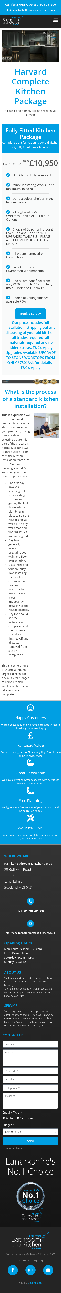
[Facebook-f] (13, 1270)
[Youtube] (48, 1270)
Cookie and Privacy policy (31, 1260)
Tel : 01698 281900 (30, 911)
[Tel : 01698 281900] (30, 901)
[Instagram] (30, 1270)
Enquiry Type (11, 1112)
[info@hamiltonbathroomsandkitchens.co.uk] (30, 923)
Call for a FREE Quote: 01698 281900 (30, 4)
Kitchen (10, 1118)
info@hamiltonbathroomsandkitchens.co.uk (30, 10)
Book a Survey (30, 314)
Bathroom (26, 1118)
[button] (56, 20)
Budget (7, 1125)
